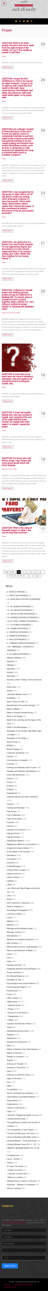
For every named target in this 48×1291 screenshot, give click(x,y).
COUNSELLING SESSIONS (24, 1284)
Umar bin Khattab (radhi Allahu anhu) (22, 1137)
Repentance (12, 1038)
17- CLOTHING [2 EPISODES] (18, 625)
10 (9, 576)
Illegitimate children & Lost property (21, 844)
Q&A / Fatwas (12, 998)
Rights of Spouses (14, 1053)
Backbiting (11, 698)
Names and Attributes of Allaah (20, 950)
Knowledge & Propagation (17, 910)
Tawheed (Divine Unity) (16, 1119)
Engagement (12, 793)
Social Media (12, 1089)
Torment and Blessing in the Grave (21, 1133)
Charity (10, 756)
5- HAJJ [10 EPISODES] (16, 639)
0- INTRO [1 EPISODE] (15, 592)
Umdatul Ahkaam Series (18, 694)
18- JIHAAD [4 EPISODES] (17, 628)
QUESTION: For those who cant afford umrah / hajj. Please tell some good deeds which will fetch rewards (16, 462)
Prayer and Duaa (13, 972)
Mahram (10, 921)
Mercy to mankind (15, 1177)
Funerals (10, 822)
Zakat (10, 1020)
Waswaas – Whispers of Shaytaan (21, 1185)
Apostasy (11, 669)
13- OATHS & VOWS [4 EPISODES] (21, 614)
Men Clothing (12, 943)
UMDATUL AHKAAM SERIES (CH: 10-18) (23, 1148)
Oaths (9, 954)
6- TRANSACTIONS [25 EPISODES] (21, 643)
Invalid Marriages (14, 866)
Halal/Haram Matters (15, 841)
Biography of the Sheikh (16, 738)
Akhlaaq (10, 665)
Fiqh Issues (11, 811)
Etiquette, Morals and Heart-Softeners (22, 797)
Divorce (10, 778)
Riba (9, 1046)
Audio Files (11, 687)
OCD (9, 958)
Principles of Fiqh (14, 980)
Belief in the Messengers (17, 727)
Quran (9, 1027)
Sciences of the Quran (17, 1013)
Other (9, 961)
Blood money (12, 742)
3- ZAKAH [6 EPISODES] (16, 636)
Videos (10, 1163)
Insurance (11, 863)
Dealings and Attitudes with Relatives (22, 771)
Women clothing (13, 1188)
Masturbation (12, 936)
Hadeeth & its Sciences (16, 830)
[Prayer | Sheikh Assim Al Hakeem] (23, 3)
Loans (9, 917)
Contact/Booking (10, 1287)
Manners (10, 925)
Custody (10, 764)
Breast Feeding (13, 749)
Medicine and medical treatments (20, 939)
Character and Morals (16, 753)
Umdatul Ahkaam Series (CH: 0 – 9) (21, 1144)
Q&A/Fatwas (12, 1002)
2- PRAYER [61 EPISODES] (17, 632)
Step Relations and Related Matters (21, 1097)
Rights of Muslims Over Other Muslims (22, 1049)
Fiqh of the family (14, 819)
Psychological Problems (17, 987)
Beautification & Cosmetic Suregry (21, 705)
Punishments (12, 991)
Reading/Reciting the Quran (18, 1031)
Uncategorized (13, 1155)
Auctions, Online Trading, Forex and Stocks (24, 680)
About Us (7, 1284)
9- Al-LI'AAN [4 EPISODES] (17, 654)
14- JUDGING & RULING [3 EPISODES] (22, 617)
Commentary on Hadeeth (17, 760)
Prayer (4, 56)
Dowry (9, 782)
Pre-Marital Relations (15, 976)
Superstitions (12, 1100)
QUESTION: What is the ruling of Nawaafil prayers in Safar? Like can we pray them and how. (17, 530)
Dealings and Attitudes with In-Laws (21, 767)
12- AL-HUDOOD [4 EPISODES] (19, 610)
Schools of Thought (13, 313)
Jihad (9, 885)
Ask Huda (11, 676)
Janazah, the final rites (17, 1174)
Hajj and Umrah (7, 469)
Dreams (10, 786)
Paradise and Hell (14, 965)
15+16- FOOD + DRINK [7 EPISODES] (21, 621)
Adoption (11, 661)
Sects (9, 1071)
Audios (10, 691)
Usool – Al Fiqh (13, 1159)
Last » (37, 576)
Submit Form (9, 1266)
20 (15, 576)
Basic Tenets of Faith (15, 702)
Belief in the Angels (15, 716)
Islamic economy (14, 874)
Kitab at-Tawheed (14, 906)
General (10, 826)
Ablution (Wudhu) (14, 658)
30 (21, 576)
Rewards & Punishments (17, 1042)
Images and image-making (18, 848)
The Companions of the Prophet (20, 1130)
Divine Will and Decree (16, 775)
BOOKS (10, 745)
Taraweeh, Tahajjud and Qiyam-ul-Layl (22, 1115)
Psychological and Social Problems (21, 983)
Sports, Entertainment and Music (20, 1093)
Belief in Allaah (13, 709)
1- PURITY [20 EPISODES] (17, 595)
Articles (10, 672)
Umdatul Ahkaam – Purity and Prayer (22, 1141)
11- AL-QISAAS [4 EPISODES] (19, 606)
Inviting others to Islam (16, 870)
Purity (9, 994)
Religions (10, 1035)
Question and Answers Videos (19, 1024)
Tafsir (9, 1111)
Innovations (12, 859)
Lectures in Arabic (14, 914)
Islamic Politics (13, 877)
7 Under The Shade (15, 1166)
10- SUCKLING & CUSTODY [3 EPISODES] (23, 599)
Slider (9, 1086)
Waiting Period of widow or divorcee (21, 1181)
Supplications (12, 1104)
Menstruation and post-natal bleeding (22, 947)
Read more (7, 67)
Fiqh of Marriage (13, 815)
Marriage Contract (14, 932)
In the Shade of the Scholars (18, 852)
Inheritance (11, 855)
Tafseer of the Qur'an (15, 1108)
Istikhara (10, 881)
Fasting (10, 804)
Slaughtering (13, 1016)
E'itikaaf (10, 789)
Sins (9, 1082)
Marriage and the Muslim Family (20, 928)
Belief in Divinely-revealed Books (20, 713)
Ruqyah (10, 1060)
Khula (9, 899)
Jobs (9, 895)
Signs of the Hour (14, 1078)
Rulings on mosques (15, 1056)
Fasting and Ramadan (16, 808)
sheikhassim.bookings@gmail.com (14, 1222)
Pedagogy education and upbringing (21, 969)
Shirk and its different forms (18, 1075)
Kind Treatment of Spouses (18, 903)
